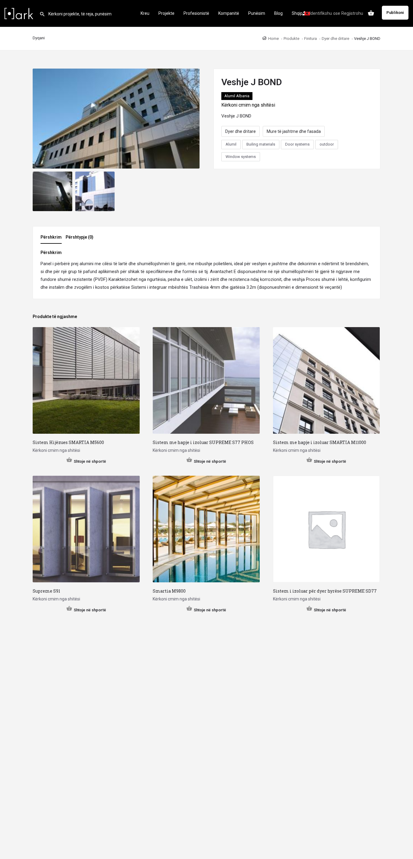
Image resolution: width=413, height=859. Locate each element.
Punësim (256, 13)
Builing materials (260, 144)
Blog (278, 13)
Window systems (241, 156)
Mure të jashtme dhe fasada (294, 131)
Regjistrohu (352, 13)
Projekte (166, 13)
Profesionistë (196, 13)
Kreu (145, 13)
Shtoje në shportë (90, 461)
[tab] (53, 239)
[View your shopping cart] (371, 13)
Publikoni (395, 12)
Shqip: (298, 13)
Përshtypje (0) (79, 237)
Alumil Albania (236, 96)
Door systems (297, 144)
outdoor (327, 144)
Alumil (231, 144)
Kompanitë (228, 13)
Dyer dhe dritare (240, 131)
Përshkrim (51, 237)
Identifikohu (321, 13)
